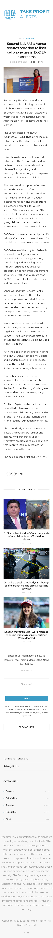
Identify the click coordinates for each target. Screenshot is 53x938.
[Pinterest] (16, 474)
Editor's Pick (11, 798)
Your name (26, 670)
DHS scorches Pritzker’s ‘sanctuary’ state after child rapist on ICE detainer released (26, 536)
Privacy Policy (11, 766)
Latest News (27, 38)
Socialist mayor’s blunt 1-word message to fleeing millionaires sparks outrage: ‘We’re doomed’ (26, 635)
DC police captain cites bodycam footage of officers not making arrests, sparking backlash (26, 585)
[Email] (21, 474)
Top (27, 933)
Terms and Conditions (16, 758)
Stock (8, 819)
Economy (10, 791)
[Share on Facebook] (6, 474)
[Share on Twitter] (11, 474)
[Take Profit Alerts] (26, 14)
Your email (26, 684)
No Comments (36, 62)
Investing (10, 805)
